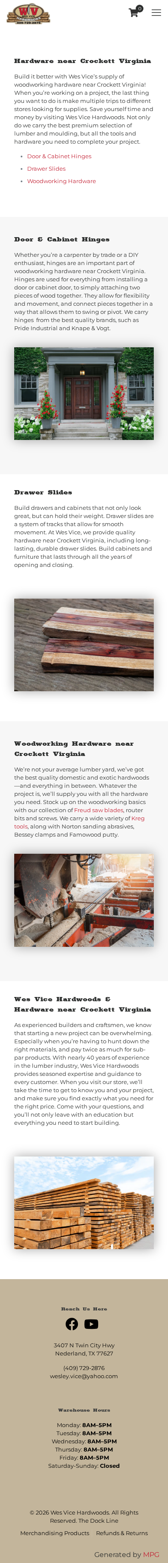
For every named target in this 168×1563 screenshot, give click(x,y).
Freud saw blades (98, 810)
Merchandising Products (54, 1533)
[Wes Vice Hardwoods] (28, 13)
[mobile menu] (156, 13)
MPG (151, 1555)
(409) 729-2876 (84, 1367)
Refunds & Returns (122, 1533)
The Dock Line (98, 1520)
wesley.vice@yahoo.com (84, 1376)
